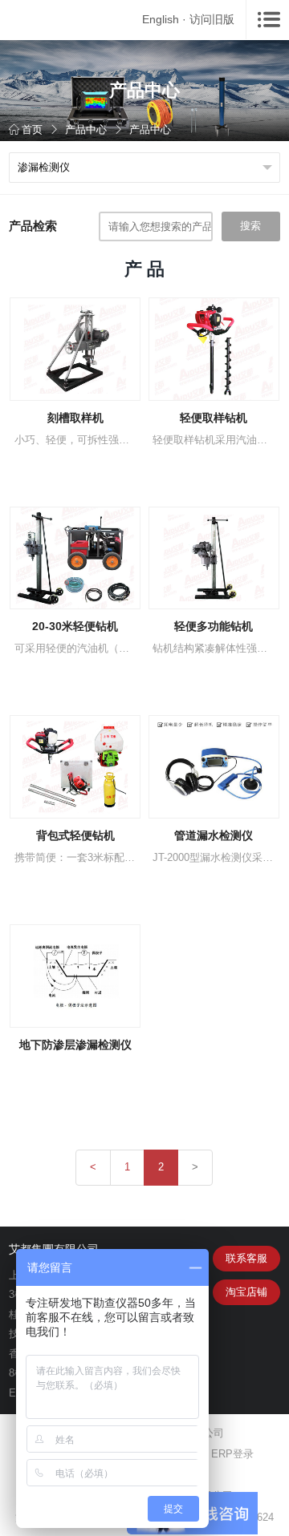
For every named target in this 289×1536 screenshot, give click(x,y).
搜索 (250, 226)
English (160, 19)
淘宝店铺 (246, 1292)
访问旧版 (211, 19)
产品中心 (86, 129)
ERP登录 (232, 1454)
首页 (32, 129)
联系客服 (246, 1258)
